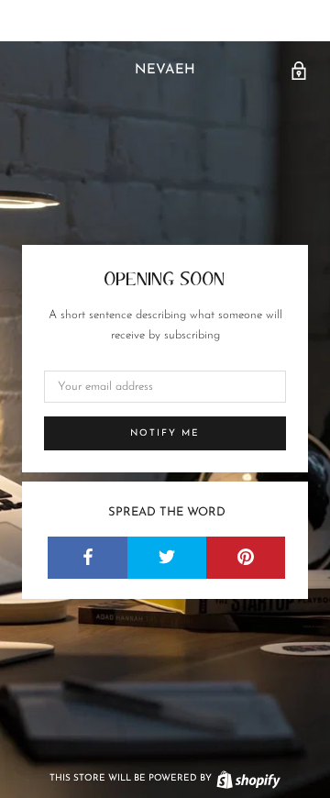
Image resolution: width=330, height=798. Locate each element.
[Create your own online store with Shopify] (247, 778)
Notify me (165, 433)
